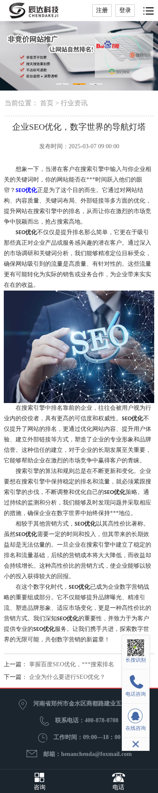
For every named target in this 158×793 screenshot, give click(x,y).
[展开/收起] (136, 744)
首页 (47, 103)
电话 (118, 787)
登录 (125, 10)
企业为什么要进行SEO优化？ (67, 677)
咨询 (40, 787)
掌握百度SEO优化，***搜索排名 (71, 664)
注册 (102, 10)
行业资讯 (74, 103)
